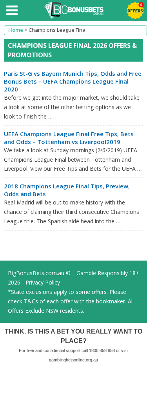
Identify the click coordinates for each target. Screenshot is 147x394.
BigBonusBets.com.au (36, 273)
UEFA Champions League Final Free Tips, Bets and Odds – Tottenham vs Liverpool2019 (69, 138)
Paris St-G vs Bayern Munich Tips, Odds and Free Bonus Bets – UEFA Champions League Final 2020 (73, 81)
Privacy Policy (42, 282)
